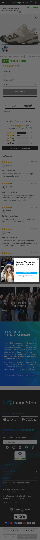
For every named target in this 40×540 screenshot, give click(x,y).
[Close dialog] (38, 259)
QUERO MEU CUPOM (26, 272)
